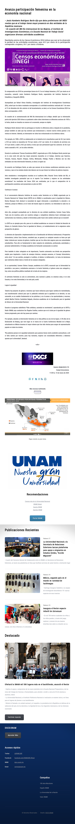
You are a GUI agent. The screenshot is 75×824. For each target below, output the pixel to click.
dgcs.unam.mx (19, 762)
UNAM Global (37, 504)
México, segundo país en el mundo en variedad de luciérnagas (54, 581)
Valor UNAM (44, 797)
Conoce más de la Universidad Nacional (37, 501)
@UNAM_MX (18, 753)
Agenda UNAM (37, 510)
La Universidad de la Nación (49, 792)
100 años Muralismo (46, 783)
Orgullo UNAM (44, 788)
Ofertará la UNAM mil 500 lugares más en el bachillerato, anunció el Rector (37, 684)
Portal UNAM (37, 518)
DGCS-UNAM (49, 813)
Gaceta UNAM (37, 507)
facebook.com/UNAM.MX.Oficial (24, 758)
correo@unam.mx (19, 767)
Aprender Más (13, 735)
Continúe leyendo (14, 717)
